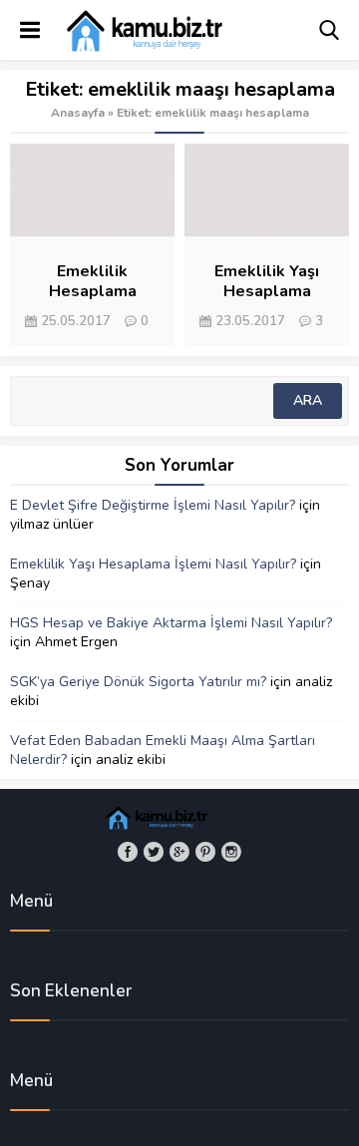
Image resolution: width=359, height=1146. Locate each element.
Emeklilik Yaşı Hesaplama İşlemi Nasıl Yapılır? (153, 564)
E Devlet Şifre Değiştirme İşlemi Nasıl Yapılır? (152, 505)
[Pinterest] (205, 852)
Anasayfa (78, 113)
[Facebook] (128, 852)
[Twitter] (154, 852)
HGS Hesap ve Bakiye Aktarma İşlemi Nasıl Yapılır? (171, 622)
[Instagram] (231, 852)
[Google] (179, 852)
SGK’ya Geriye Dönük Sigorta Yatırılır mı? (138, 681)
